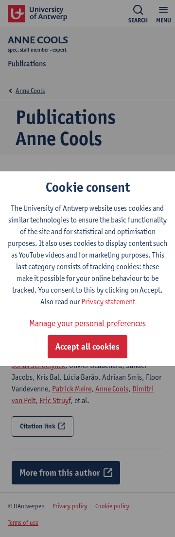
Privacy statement (108, 301)
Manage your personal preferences (87, 323)
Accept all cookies (87, 346)
